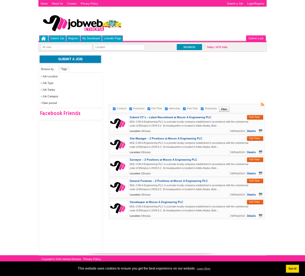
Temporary (211, 108)
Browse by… (48, 69)
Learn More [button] (203, 268)
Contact (72, 3)
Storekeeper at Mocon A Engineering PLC (156, 202)
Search (189, 47)
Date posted (49, 103)
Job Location (50, 76)
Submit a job (256, 38)
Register (73, 38)
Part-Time (192, 108)
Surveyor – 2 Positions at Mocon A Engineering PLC (163, 159)
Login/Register (255, 3)
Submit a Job (235, 3)
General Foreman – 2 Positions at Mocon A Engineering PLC (169, 180)
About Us (57, 3)
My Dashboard (91, 38)
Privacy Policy (89, 3)
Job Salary (48, 89)
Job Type (47, 83)
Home (44, 3)
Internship (174, 108)
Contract (121, 108)
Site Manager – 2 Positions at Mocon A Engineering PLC (166, 138)
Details (251, 131)
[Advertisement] (184, 66)
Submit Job (57, 38)
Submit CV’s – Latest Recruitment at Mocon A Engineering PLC (170, 117)
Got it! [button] (292, 268)
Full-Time (156, 108)
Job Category (50, 96)
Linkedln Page (112, 38)
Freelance (139, 108)
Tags (64, 69)
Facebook (260, 131)
